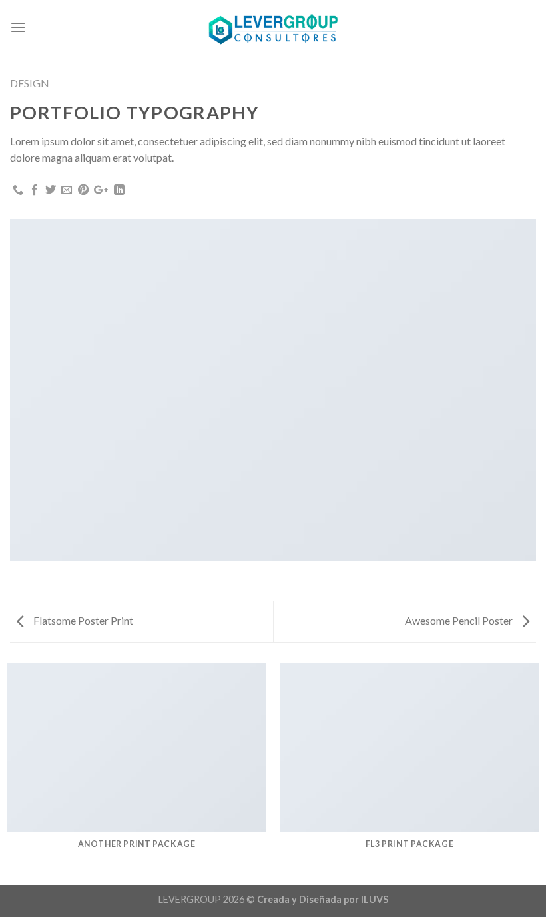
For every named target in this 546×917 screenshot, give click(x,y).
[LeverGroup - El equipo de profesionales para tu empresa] (273, 27)
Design (29, 83)
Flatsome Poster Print (82, 620)
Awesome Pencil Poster (460, 620)
